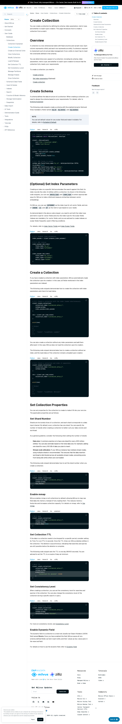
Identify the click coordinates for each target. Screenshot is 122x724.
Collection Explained (15, 44)
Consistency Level (62, 624)
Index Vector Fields (51, 226)
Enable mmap (98, 34)
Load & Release (13, 61)
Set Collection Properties (100, 29)
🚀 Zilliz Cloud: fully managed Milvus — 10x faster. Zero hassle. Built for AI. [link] (54, 2)
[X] (38, 702)
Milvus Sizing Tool (84, 701)
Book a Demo (97, 8)
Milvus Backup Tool (84, 704)
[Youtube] (53, 702)
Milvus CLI (81, 699)
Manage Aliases (13, 75)
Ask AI (112, 719)
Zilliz (59, 679)
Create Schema (98, 22)
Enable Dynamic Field (101, 42)
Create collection (39, 82)
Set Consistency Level (16, 68)
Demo (99, 678)
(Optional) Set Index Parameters (102, 24)
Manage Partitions (14, 71)
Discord (101, 699)
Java (38, 129)
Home (6, 19)
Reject (33, 719)
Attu (78, 696)
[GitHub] (33, 702)
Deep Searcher (82, 712)
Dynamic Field (72, 647)
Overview (96, 19)
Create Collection (14, 47)
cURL (56, 129)
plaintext (57, 511)
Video (100, 680)
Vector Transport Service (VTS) (83, 708)
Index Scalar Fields (67, 226)
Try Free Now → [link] (88, 2)
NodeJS (45, 129)
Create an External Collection (16, 51)
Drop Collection (13, 78)
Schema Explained (36, 102)
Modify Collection (14, 58)
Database (9, 37)
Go (51, 129)
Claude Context (82, 714)
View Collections (14, 54)
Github (100, 701)
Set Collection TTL (14, 64)
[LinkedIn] (48, 702)
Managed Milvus (82, 680)
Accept (40, 719)
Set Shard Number (100, 32)
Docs (35, 8)
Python (32, 129)
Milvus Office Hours (105, 696)
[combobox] (78, 8)
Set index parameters (40, 79)
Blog (56, 8)
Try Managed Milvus (110, 8)
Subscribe (62, 691)
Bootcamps (101, 675)
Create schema (38, 75)
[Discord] (43, 702)
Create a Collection (99, 27)
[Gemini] (46, 711)
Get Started (105, 65)
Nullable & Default (49, 122)
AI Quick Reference (84, 686)
